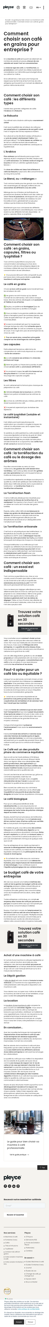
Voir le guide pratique (18, 1154)
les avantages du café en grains (27, 339)
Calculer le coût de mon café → (29, 629)
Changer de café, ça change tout (32, 1275)
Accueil (7, 20)
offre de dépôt (10, 980)
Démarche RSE (31, 1240)
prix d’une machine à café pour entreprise (22, 278)
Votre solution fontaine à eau (14, 1263)
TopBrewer (9, 1249)
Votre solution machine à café (13, 1258)
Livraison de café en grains (12, 1253)
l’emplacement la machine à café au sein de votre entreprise (22, 911)
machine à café (13, 59)
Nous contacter (31, 1282)
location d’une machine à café (18, 1005)
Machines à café (11, 1237)
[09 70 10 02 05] (24, 7)
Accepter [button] (19, 1322)
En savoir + (29, 1258)
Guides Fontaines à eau (35, 1265)
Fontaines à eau (11, 1240)
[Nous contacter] (31, 7)
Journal (29, 1268)
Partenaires (30, 1248)
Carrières (29, 1251)
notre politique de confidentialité (28, 1309)
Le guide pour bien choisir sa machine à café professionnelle (23, 1145)
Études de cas (31, 1271)
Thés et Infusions (11, 1246)
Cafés (7, 1243)
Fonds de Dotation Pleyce (32, 1244)
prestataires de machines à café (16, 583)
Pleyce (27, 1233)
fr (37, 7)
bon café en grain (19, 289)
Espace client (31, 1279)
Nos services (9, 1233)
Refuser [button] (30, 1322)
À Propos (29, 1237)
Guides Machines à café (35, 1262)
